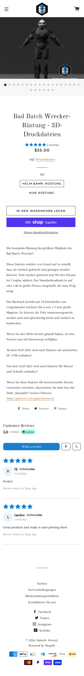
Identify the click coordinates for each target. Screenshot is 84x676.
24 (53, 90)
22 (44, 90)
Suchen (42, 583)
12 (53, 85)
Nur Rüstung (41, 192)
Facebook (44, 612)
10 (44, 85)
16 (70, 85)
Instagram (44, 624)
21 (40, 90)
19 (31, 90)
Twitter (44, 618)
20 (35, 90)
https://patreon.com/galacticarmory (30, 398)
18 (78, 85)
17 (74, 85)
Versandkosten (45, 159)
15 (66, 85)
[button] (36, 145)
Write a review (31, 447)
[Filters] (65, 446)
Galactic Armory (47, 640)
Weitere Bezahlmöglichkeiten (41, 232)
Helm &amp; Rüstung (41, 183)
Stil (42, 174)
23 (48, 90)
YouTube (44, 630)
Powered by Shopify (42, 645)
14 (61, 85)
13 (57, 85)
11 (48, 85)
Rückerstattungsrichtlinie (42, 596)
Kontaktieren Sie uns (42, 602)
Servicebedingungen (42, 590)
